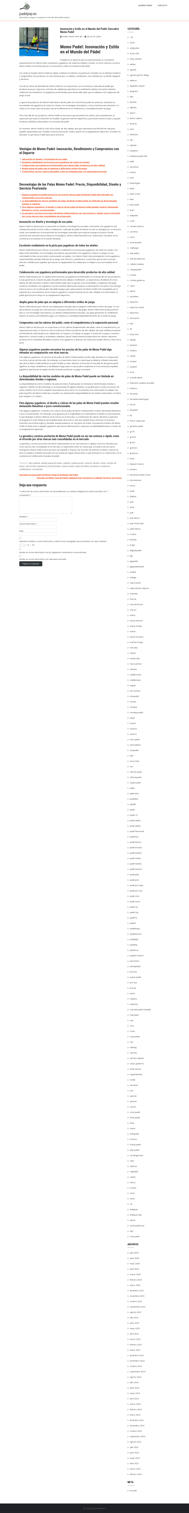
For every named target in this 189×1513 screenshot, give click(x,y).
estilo (103, 463)
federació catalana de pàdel (142, 383)
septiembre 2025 (137, 1306)
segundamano (136, 1074)
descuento (134, 318)
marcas (133, 599)
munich (133, 723)
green (132, 442)
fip (131, 415)
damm (132, 291)
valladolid (134, 1171)
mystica (133, 728)
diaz (131, 323)
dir (131, 329)
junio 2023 (134, 1452)
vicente (133, 1187)
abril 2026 (134, 1269)
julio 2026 (134, 1252)
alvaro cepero (136, 118)
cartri (132, 237)
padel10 (133, 917)
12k (131, 37)
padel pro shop (136, 885)
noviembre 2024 (137, 1360)
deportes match (137, 307)
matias (133, 653)
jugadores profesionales (49, 466)
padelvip (133, 944)
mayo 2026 (135, 1263)
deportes (134, 302)
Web (21, 531)
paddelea (134, 799)
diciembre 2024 (137, 1355)
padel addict (135, 820)
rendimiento (25, 469)
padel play (134, 874)
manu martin (135, 582)
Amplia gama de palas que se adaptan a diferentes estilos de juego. (54, 168)
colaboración (77, 463)
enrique (133, 361)
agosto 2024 (135, 1377)
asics (132, 129)
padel (132, 809)
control (88, 463)
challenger (134, 248)
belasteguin (135, 183)
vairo (132, 1160)
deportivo (134, 312)
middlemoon (135, 680)
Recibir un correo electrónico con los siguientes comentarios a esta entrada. (52, 552)
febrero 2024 (136, 1409)
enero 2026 (135, 1285)
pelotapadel (135, 966)
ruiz (131, 1042)
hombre (133, 469)
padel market (136, 853)
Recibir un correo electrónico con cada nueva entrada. (42, 559)
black (132, 188)
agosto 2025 (135, 1312)
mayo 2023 (135, 1458)
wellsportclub (136, 1214)
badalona (134, 150)
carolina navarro (137, 226)
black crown (135, 194)
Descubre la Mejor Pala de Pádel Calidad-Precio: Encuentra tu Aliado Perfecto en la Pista (79, 478)
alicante (133, 102)
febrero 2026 (136, 1279)
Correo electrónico (28, 523)
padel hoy (134, 836)
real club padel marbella (140, 1009)
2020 (132, 42)
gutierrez (134, 453)
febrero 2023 (136, 1474)
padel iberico (135, 842)
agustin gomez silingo (139, 75)
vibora (132, 1182)
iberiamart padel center (140, 474)
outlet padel (135, 782)
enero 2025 (135, 1350)
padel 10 (134, 815)
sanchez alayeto (137, 1058)
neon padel (135, 739)
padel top (134, 912)
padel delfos (135, 826)
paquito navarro (137, 955)
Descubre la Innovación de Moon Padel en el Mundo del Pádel (48, 474)
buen (132, 210)
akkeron (133, 80)
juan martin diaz (137, 523)
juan (131, 512)
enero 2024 (135, 1414)
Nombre (23, 516)
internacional (135, 480)
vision (132, 1198)
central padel (135, 242)
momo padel (68, 466)
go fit (132, 431)
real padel (134, 1015)
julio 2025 (134, 1317)
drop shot (134, 334)
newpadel (134, 750)
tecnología (37, 469)
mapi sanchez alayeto (139, 588)
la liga (132, 545)
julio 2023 (134, 1447)
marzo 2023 (135, 1468)
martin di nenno (136, 636)
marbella (133, 593)
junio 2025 (134, 1323)
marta (132, 615)
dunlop (133, 339)
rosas (132, 1031)
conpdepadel (135, 269)
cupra (132, 285)
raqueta (133, 998)
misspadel (134, 696)
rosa (132, 1025)
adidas (133, 64)
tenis (132, 1123)
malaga (133, 577)
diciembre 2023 (137, 1420)
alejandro (134, 91)
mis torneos (135, 690)
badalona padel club (138, 156)
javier (132, 491)
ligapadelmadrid (137, 566)
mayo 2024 (135, 1393)
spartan (133, 1096)
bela (132, 177)
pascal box (134, 961)
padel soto (134, 896)
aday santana (136, 58)
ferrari (132, 404)
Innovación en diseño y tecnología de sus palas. (45, 159)
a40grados (135, 48)
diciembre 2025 (137, 1290)
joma (132, 507)
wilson (132, 1220)
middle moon (135, 674)
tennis (132, 1128)
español (133, 366)
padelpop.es (27, 13)
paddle (133, 804)
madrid (133, 572)
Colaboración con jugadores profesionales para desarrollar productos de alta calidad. (63, 165)
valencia (133, 1166)
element (133, 345)
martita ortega (136, 642)
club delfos (134, 253)
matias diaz (135, 658)
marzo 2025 (135, 1339)
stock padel (135, 1112)
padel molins (135, 858)
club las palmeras (137, 258)
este (132, 372)
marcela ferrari (136, 604)
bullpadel (134, 215)
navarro (133, 734)
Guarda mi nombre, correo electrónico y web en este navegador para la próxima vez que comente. (63, 541)
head (132, 458)
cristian (133, 275)
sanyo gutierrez (137, 1063)
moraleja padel (136, 712)
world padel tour (137, 1225)
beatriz (133, 172)
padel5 (133, 923)
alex (131, 96)
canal (132, 221)
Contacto (162, 5)
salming (133, 1047)
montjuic (133, 707)
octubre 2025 (136, 1301)
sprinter (133, 1101)
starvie (133, 1106)
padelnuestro (136, 934)
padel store (135, 901)
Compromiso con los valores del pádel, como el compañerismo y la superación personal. (64, 171)
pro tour (133, 982)
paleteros (134, 950)
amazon (133, 123)
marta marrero (136, 620)
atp (131, 140)
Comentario (25, 495)
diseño (96, 463)
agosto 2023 (135, 1441)
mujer (132, 718)
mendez (133, 669)
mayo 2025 (135, 1328)
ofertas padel (136, 772)
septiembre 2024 (137, 1371)
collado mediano (137, 264)
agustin (133, 69)
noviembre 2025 (137, 1296)
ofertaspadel (135, 777)
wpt (131, 1231)
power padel (135, 977)
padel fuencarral (137, 831)
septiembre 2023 (137, 1436)
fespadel (134, 410)
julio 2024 (134, 1382)
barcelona (134, 167)
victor (132, 1193)
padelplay (134, 939)
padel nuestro (136, 869)
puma (132, 993)
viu (131, 1204)
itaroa (132, 485)
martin (133, 631)
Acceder (133, 1490)
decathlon (134, 296)
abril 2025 (134, 1333)
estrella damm (136, 377)
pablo (132, 788)
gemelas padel (136, 426)
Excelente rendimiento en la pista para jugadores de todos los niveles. (56, 162)
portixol (133, 971)
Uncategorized (136, 1155)
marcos (133, 609)
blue (132, 199)
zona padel (135, 1236)
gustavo (133, 447)
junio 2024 (134, 1387)
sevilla (132, 1079)
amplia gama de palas (51, 463)
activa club (134, 53)
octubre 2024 (136, 1366)
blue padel (134, 204)
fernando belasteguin (139, 399)
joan (132, 501)
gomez (133, 437)
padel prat (134, 880)
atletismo (134, 134)
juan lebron (135, 518)
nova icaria (134, 761)
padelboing (135, 928)
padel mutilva (136, 863)
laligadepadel (135, 550)
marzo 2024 (135, 1404)
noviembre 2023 (137, 1425)
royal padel (135, 1036)
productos (105, 466)
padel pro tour (136, 890)
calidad (66, 463)
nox (131, 766)
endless (133, 350)
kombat (133, 539)
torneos (133, 1139)
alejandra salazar (137, 85)
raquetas (134, 1004)
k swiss (133, 534)
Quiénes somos (145, 5)
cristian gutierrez (137, 280)
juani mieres (135, 528)
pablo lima (134, 793)
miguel (133, 685)
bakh (132, 161)
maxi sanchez (136, 663)
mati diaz (134, 647)
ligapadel (134, 561)
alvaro (132, 113)
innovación (31, 466)
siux (131, 1090)
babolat (133, 145)
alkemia (133, 107)
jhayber (133, 496)
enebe (133, 356)
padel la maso (136, 847)
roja (131, 1020)
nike (131, 755)
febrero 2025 (136, 1344)
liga (131, 555)
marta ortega (136, 626)
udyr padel (134, 1150)
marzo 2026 (135, 1274)
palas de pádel (82, 466)
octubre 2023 (136, 1431)
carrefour (134, 231)
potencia (94, 466)
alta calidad (34, 463)
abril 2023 (134, 1463)
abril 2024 (134, 1398)
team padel (135, 1117)
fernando (134, 393)
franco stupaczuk (137, 420)
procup (133, 988)
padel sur (134, 907)
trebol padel (135, 1144)
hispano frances (137, 464)
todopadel (134, 1133)
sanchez (133, 1052)
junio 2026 (134, 1258)
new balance (135, 745)
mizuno (133, 701)
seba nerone (135, 1069)
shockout (134, 1085)
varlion (133, 1177)
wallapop (134, 1209)
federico (133, 388)
